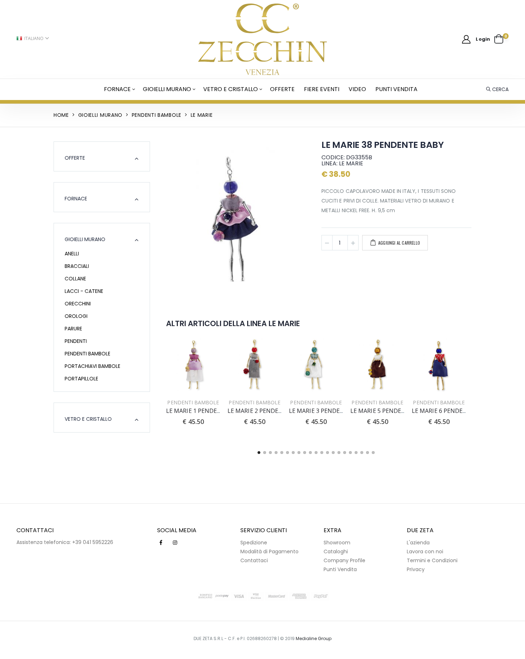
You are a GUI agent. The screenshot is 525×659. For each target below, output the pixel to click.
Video (357, 89)
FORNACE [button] (76, 198)
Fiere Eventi (321, 89)
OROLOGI (76, 316)
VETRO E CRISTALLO (230, 89)
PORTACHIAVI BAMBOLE (92, 366)
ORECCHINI (78, 303)
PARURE (73, 328)
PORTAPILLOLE (81, 378)
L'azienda (418, 542)
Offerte (282, 89)
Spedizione (253, 542)
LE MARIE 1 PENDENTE (197, 411)
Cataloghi (336, 551)
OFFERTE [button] (75, 157)
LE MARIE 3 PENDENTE (320, 411)
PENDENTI (76, 341)
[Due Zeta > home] (262, 39)
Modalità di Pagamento (269, 551)
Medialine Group (313, 638)
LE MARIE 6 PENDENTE (443, 411)
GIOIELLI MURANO (167, 89)
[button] (501, 39)
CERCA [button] (500, 89)
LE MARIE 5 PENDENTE (381, 411)
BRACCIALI (77, 266)
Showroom (337, 542)
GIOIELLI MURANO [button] (85, 239)
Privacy (416, 569)
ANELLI (72, 253)
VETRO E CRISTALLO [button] (88, 419)
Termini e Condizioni (432, 560)
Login (483, 39)
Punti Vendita (340, 569)
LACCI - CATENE (84, 291)
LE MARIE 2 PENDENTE (259, 411)
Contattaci (254, 560)
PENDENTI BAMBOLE (87, 353)
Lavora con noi (425, 551)
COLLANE (75, 278)
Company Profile (344, 560)
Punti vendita (396, 89)
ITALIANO (34, 38)
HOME (61, 115)
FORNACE (117, 89)
